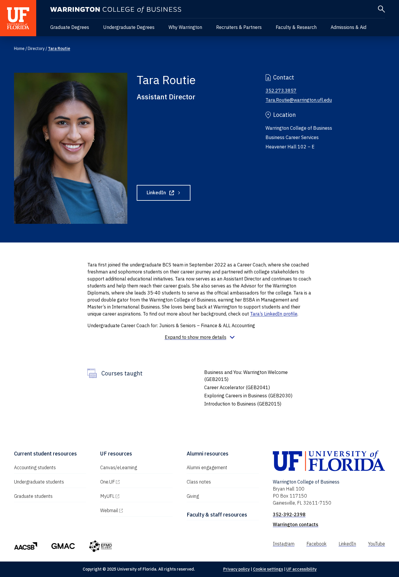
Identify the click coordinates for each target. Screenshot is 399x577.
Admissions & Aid (348, 27)
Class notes (199, 482)
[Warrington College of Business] (115, 10)
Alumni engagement (207, 467)
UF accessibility (301, 569)
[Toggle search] (381, 9)
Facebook (316, 544)
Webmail (134, 510)
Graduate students (33, 496)
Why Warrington (185, 27)
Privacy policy (236, 569)
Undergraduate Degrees (129, 27)
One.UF (132, 482)
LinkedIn (168, 194)
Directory (36, 48)
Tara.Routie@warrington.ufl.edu (299, 100)
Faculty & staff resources (217, 514)
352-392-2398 (289, 514)
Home (19, 48)
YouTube (376, 544)
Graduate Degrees (69, 27)
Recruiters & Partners (239, 27)
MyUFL (132, 496)
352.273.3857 (281, 90)
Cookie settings (268, 569)
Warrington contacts (295, 524)
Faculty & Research (296, 27)
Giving (193, 496)
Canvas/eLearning (118, 467)
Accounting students (35, 467)
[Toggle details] (200, 337)
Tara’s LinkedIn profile (273, 314)
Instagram (283, 544)
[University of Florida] (18, 18)
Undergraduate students (39, 482)
